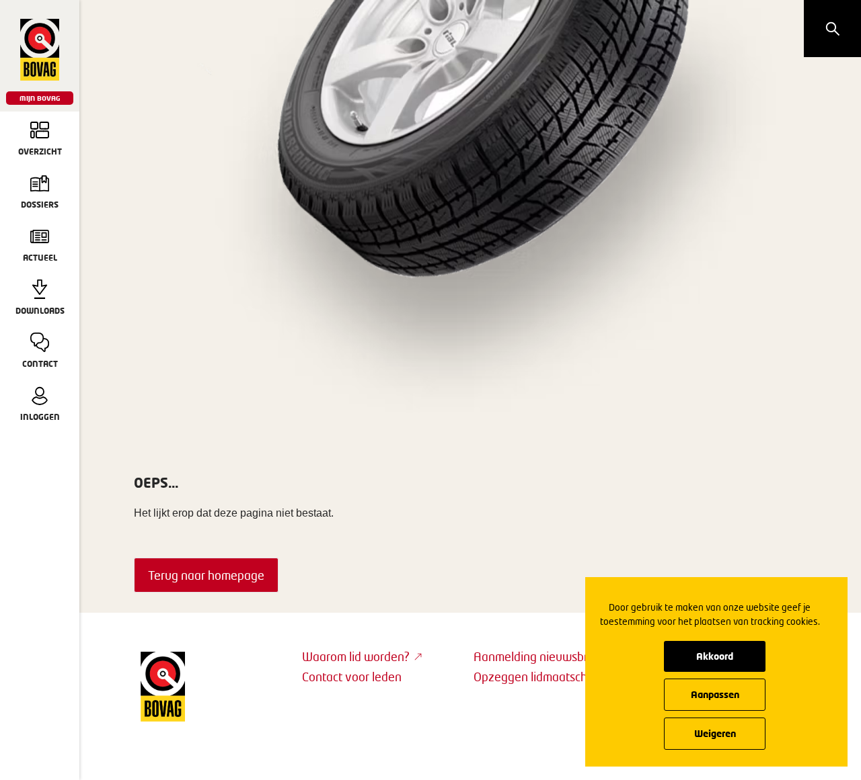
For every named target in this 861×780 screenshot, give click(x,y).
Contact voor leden (352, 676)
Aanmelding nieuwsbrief (537, 656)
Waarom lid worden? (356, 656)
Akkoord (714, 656)
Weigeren (715, 733)
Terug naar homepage (206, 575)
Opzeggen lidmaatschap (537, 676)
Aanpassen (715, 694)
